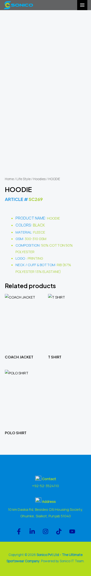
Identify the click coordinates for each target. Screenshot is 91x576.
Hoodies (39, 179)
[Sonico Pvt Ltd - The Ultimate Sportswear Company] (18, 5)
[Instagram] (45, 531)
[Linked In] (32, 531)
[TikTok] (59, 531)
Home (9, 179)
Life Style (24, 179)
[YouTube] (72, 531)
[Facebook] (19, 531)
